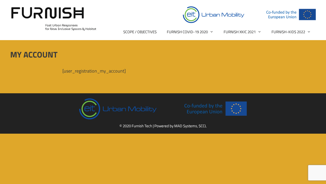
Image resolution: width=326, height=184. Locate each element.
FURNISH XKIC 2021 (240, 32)
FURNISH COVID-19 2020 (187, 32)
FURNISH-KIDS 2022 (288, 32)
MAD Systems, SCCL (190, 126)
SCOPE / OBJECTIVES (140, 32)
